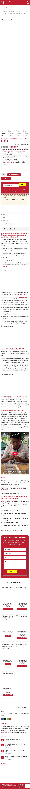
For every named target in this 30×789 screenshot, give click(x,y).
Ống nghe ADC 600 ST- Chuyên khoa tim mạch (8, 689)
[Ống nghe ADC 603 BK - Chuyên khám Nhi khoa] (22, 622)
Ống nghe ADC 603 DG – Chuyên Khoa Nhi (22, 661)
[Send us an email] (5, 719)
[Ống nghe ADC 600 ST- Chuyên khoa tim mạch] (8, 679)
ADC (2, 207)
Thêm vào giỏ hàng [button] (22, 637)
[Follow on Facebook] (2, 719)
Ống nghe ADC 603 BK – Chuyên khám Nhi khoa (22, 632)
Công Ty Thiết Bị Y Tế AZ (8, 501)
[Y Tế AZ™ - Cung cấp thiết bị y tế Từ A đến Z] (15, 2)
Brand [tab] (3, 217)
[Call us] (7, 719)
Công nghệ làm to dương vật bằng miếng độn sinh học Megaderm (16, 745)
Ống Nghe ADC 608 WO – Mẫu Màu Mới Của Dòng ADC (7, 661)
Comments (8, 741)
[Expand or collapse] (27, 229)
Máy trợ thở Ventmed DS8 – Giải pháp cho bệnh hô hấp (16, 751)
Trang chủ (4, 11)
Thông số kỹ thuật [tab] (6, 224)
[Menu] (2, 2)
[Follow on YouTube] (10, 719)
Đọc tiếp (8, 635)
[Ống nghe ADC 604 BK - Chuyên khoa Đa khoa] (8, 594)
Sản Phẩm (11, 11)
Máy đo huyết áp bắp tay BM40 (15, 530)
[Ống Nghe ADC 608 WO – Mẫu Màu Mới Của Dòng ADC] (8, 651)
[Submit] (27, 7)
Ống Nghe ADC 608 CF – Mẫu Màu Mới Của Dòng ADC (8, 632)
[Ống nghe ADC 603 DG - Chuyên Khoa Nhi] (22, 651)
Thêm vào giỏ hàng (14, 174)
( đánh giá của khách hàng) (22, 144)
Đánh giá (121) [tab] (5, 221)
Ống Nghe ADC (20, 11)
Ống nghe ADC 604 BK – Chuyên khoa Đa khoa (8, 604)
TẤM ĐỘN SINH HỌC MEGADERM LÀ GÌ (13, 739)
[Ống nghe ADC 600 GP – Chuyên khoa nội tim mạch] (22, 594)
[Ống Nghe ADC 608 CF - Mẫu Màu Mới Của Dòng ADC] (8, 622)
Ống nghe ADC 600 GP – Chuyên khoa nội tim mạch (22, 604)
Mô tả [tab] (3, 214)
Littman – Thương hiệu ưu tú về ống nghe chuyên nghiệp (16, 757)
